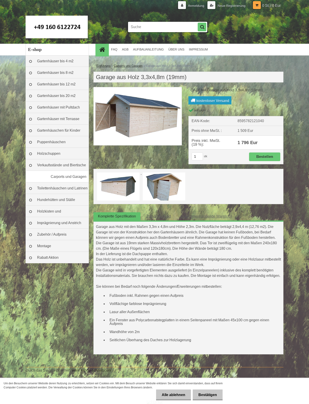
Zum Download (158, 216)
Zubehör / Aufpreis (52, 234)
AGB (125, 49)
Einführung (103, 66)
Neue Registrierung (231, 5)
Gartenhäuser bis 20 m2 (56, 96)
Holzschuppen (48, 153)
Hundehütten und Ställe (56, 200)
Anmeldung (196, 5)
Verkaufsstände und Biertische (61, 165)
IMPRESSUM (198, 49)
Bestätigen (207, 395)
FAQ (114, 49)
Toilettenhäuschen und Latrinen (62, 188)
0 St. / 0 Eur (271, 5)
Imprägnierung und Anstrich (59, 223)
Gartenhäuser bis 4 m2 (55, 61)
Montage (44, 246)
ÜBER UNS (176, 49)
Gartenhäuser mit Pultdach (58, 107)
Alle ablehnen (173, 395)
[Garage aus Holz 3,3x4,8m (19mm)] (138, 89)
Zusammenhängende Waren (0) (206, 216)
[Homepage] (103, 49)
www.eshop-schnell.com (91, 370)
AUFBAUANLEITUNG (148, 49)
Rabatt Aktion (48, 257)
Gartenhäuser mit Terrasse (58, 119)
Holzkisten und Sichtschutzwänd (50, 213)
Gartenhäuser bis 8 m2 (55, 73)
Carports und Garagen (68, 177)
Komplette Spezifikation (117, 216)
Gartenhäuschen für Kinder (58, 130)
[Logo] (57, 27)
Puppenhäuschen (51, 142)
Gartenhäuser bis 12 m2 (56, 84)
